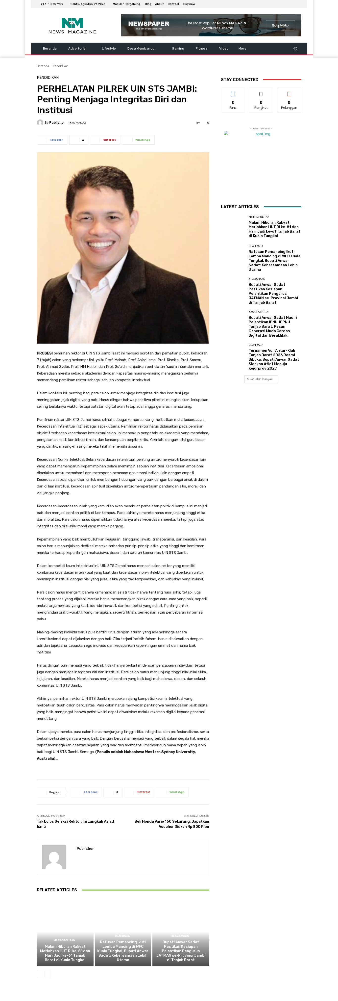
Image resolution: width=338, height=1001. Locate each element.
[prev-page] (40, 974)
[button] (295, 48)
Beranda (43, 66)
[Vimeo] (292, 4)
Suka (233, 91)
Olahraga (122, 936)
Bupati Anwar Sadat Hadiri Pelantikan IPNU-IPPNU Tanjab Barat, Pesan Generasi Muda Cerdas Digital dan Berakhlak (273, 326)
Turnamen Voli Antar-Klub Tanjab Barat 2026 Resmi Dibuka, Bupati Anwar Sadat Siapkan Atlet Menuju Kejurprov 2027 (274, 359)
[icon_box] (191, 4)
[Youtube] (298, 4)
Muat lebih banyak (259, 379)
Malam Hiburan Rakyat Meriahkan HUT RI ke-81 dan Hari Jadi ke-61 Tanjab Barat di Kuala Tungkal (65, 953)
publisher (57, 122)
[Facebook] (274, 4)
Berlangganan (289, 91)
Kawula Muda (258, 312)
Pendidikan (61, 66)
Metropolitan (64, 940)
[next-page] (48, 974)
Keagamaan (180, 936)
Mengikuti (261, 91)
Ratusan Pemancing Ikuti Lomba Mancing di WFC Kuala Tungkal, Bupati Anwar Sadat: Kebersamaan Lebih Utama (122, 951)
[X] (286, 4)
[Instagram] (280, 4)
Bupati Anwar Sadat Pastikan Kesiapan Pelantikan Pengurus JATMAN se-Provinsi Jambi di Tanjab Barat (180, 951)
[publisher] (41, 122)
